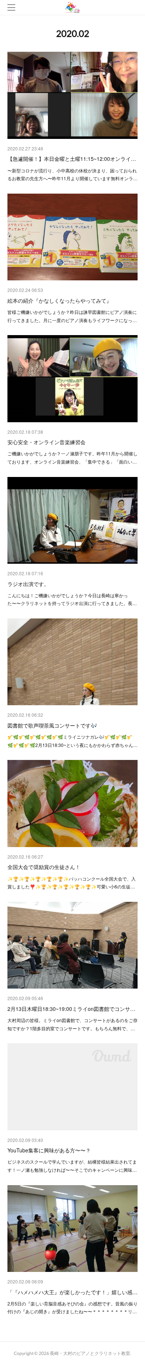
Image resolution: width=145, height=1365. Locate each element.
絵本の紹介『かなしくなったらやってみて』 (59, 300)
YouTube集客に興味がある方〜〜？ (49, 1150)
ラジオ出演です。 (28, 584)
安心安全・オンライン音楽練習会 (46, 442)
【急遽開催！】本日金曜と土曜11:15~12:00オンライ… (71, 158)
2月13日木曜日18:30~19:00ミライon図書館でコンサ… (71, 1008)
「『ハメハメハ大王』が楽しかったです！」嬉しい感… (72, 1292)
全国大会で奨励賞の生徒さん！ (43, 867)
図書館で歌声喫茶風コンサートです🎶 (52, 725)
